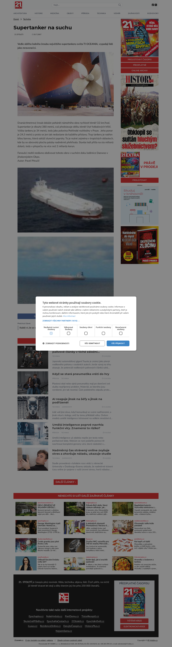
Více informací (69, 316)
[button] (86, 321)
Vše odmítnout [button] (92, 343)
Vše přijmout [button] (118, 343)
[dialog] (86, 323)
